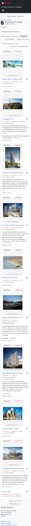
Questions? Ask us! (6, 521)
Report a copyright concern (8, 525)
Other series (6, 491)
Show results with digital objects (20, 46)
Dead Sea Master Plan (9, 278)
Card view (16, 36)
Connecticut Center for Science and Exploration (13, 225)
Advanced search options (11, 32)
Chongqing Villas (8, 119)
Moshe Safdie (10, 83)
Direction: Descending (23, 39)
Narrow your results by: (15, 16)
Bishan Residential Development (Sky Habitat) (13, 373)
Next (19, 504)
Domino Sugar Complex (10, 428)
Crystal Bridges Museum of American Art (13, 317)
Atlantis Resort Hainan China (12, 79)
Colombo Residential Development (13, 173)
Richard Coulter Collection (13, 496)
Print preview (6, 36)
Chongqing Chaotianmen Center (13, 468)
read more (17, 138)
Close (10, 20)
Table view (24, 36)
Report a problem (6, 523)
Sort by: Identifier (9, 39)
